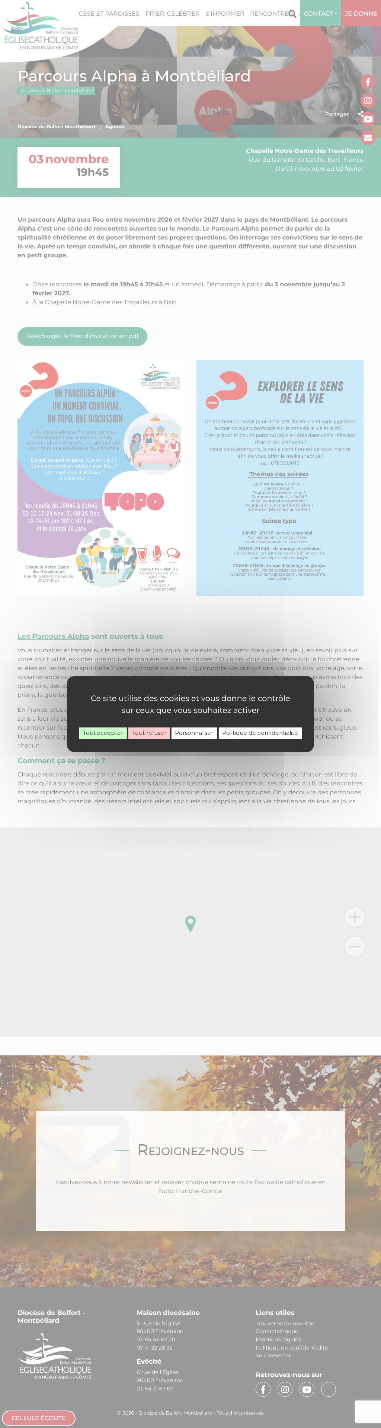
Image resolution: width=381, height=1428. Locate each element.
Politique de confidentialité (260, 732)
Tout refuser (149, 732)
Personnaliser (194, 732)
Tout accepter (103, 732)
